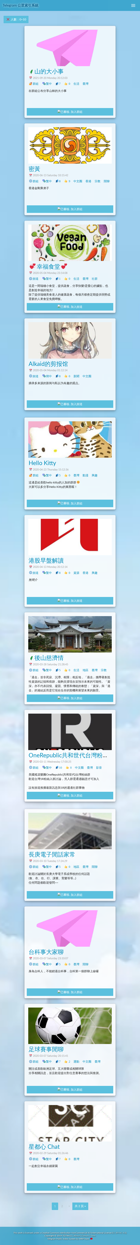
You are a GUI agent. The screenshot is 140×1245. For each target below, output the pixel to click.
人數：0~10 (18, 19)
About (77, 1236)
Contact (85, 1236)
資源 (76, 572)
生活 (76, 83)
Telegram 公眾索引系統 (20, 5)
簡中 (49, 376)
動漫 (85, 475)
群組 (35, 83)
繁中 (49, 83)
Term (93, 1236)
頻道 (35, 278)
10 (60, 767)
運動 (76, 1061)
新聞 (76, 376)
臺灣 (85, 83)
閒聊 (107, 181)
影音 (99, 767)
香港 (88, 181)
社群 (95, 278)
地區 (85, 670)
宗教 (97, 181)
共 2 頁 (79, 1206)
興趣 (95, 475)
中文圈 (77, 181)
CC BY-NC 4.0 (119, 1233)
